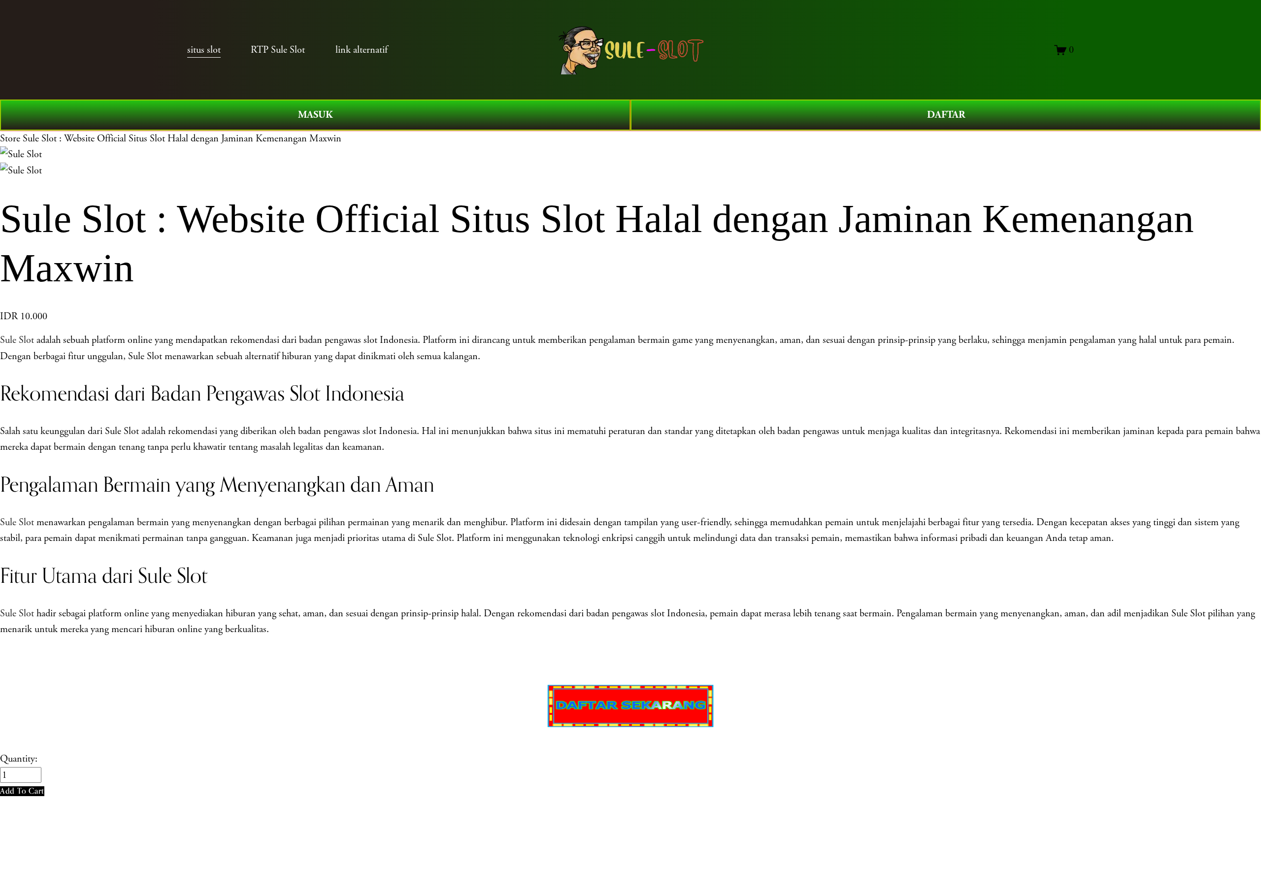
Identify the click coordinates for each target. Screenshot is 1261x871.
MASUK (315, 115)
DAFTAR (946, 115)
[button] (22, 791)
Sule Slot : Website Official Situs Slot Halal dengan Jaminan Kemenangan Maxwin (182, 138)
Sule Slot (17, 340)
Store (10, 138)
